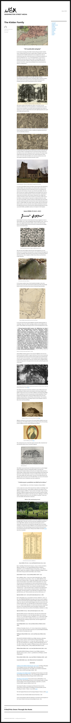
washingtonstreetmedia (8, 29)
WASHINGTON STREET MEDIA (15, 14)
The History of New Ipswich (22, 678)
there (45, 528)
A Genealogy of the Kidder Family (24, 672)
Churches (53, 27)
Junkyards (53, 33)
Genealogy (6, 32)
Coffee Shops (54, 28)
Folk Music (54, 29)
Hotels (53, 31)
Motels (53, 34)
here (28, 387)
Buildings (53, 26)
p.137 (47, 691)
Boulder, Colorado (55, 25)
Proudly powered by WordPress (20, 718)
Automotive (54, 22)
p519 (36, 688)
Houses (53, 32)
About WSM (64, 11)
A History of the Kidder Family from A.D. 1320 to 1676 (28, 665)
